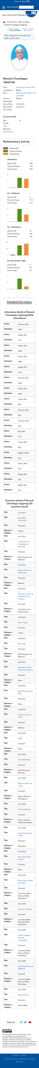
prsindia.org (23, 1059)
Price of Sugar (23, 622)
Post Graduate (8, 132)
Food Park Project (24, 760)
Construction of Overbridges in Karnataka (23, 544)
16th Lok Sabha (28, 28)
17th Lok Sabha (13, 28)
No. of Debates (13, 193)
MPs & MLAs (11, 22)
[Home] (4, 22)
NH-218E (21, 644)
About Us (16, 1055)
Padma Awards (23, 995)
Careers (24, 1055)
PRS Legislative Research (9, 1034)
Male (5, 126)
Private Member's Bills (16, 261)
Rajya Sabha (28, 30)
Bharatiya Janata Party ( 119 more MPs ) (26, 94)
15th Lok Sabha (23, 22)
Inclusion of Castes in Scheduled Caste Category (25, 596)
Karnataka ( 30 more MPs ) (25, 87)
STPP (20, 738)
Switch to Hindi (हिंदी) (22, 1)
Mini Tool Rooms (24, 809)
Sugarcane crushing (25, 909)
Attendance (12, 159)
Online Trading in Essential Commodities (24, 937)
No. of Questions (14, 227)
